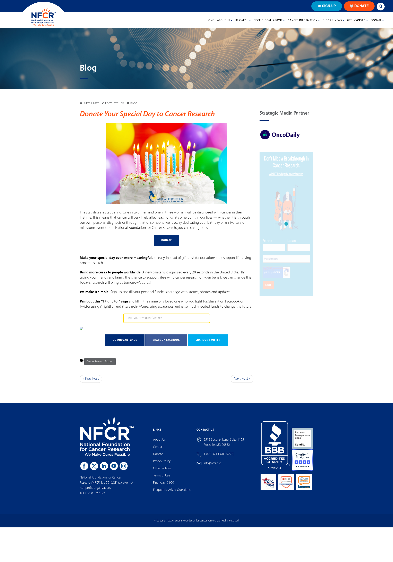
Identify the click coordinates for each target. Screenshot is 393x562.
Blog (133, 103)
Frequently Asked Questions (172, 490)
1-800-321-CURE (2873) (219, 454)
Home (210, 20)
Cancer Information (302, 20)
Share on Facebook (166, 340)
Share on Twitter (208, 340)
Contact (158, 447)
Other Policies (162, 468)
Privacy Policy (162, 461)
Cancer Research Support (100, 361)
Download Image (125, 340)
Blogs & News (332, 20)
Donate (376, 20)
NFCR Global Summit (268, 20)
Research (241, 20)
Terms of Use (161, 475)
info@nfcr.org (212, 463)
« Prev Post (91, 379)
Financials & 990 (163, 482)
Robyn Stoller (114, 103)
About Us (223, 20)
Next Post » (242, 379)
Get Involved (356, 20)
